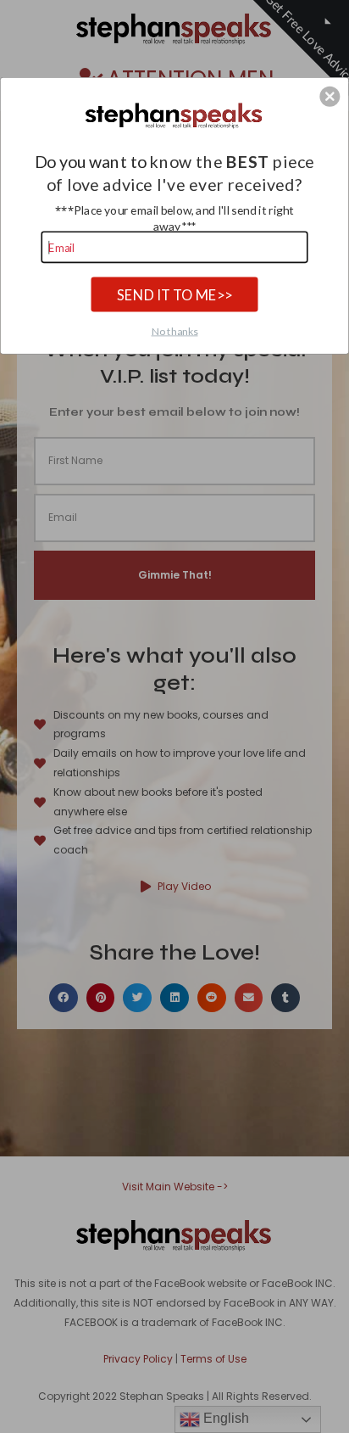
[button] (329, 96)
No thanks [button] (175, 330)
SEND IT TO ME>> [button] (174, 293)
